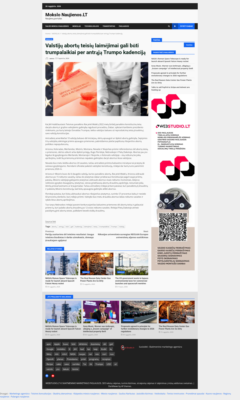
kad (82, 349)
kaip (96, 349)
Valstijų (121, 226)
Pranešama (72, 359)
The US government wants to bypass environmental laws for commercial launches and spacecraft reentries (131, 264)
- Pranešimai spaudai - (195, 393)
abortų (54, 226)
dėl (104, 344)
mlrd (64, 354)
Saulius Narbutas (127, 393)
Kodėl (103, 349)
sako (58, 364)
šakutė (66, 369)
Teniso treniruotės (175, 393)
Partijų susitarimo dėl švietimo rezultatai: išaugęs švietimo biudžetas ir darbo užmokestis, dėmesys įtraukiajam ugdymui (69, 236)
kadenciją (78, 226)
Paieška (156, 40)
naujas (82, 354)
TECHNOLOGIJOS (91, 26)
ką (111, 349)
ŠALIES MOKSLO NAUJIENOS (57, 26)
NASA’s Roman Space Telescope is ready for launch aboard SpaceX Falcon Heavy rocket (61, 264)
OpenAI (50, 359)
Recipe (50, 364)
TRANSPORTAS (109, 26)
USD (109, 364)
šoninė (75, 369)
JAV (75, 349)
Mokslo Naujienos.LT (66, 14)
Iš (69, 349)
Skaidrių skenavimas (62, 393)
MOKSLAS (76, 26)
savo (66, 364)
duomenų (95, 344)
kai (88, 349)
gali (72, 226)
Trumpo (114, 226)
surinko (76, 364)
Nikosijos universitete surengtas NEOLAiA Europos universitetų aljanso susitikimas (123, 234)
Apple (57, 344)
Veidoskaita (159, 393)
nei (90, 354)
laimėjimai (88, 226)
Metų (49, 354)
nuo (112, 354)
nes (97, 354)
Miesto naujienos (109, 393)
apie (49, 344)
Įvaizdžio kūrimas (145, 393)
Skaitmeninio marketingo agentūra (165, 346)
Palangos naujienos (20, 396)
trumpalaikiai (104, 226)
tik (91, 364)
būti (67, 226)
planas (60, 359)
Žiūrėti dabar (186, 26)
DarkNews (113, 386)
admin (51, 58)
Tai (84, 364)
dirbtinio (83, 344)
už (115, 364)
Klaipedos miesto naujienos (87, 393)
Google (50, 349)
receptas (106, 359)
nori (104, 354)
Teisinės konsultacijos (41, 393)
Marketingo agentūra (20, 393)
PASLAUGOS (124, 26)
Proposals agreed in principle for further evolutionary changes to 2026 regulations (139, 312)
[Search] (169, 26)
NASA (72, 354)
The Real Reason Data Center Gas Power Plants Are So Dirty (96, 264)
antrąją (61, 226)
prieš (83, 359)
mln (56, 354)
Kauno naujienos (214, 393)
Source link (50, 221)
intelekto (61, 349)
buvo (65, 344)
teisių (95, 226)
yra (57, 369)
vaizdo (50, 369)
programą (93, 359)
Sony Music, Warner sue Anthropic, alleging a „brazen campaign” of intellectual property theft (101, 312)
